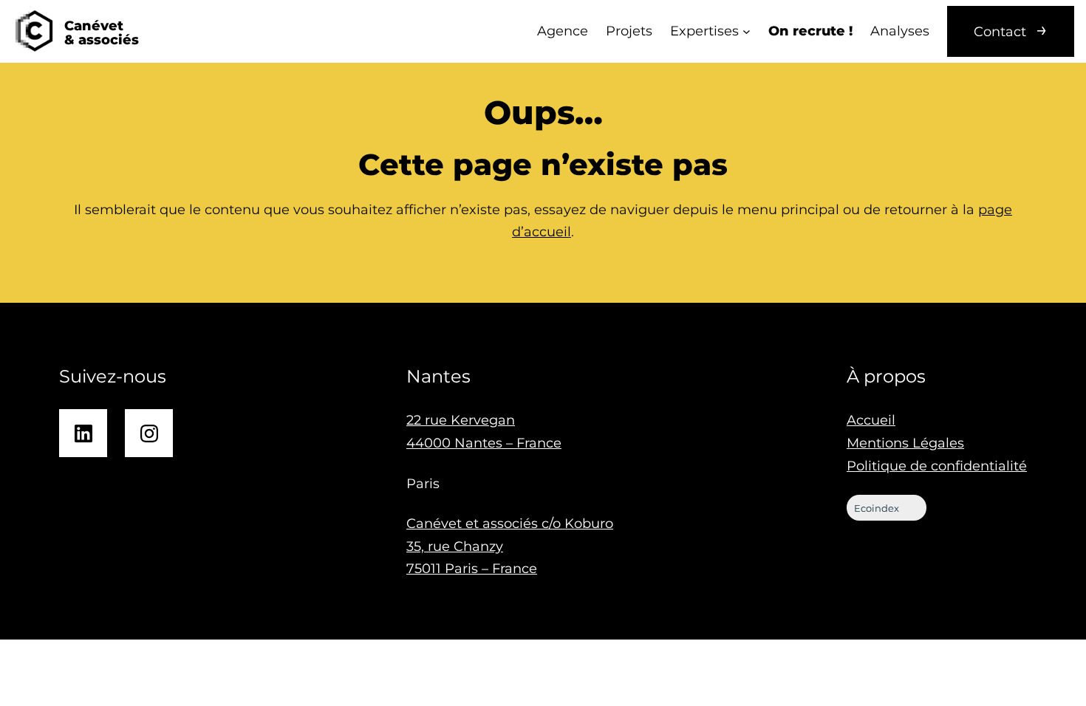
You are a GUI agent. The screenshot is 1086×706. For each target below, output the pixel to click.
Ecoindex (876, 508)
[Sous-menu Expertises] (746, 31)
